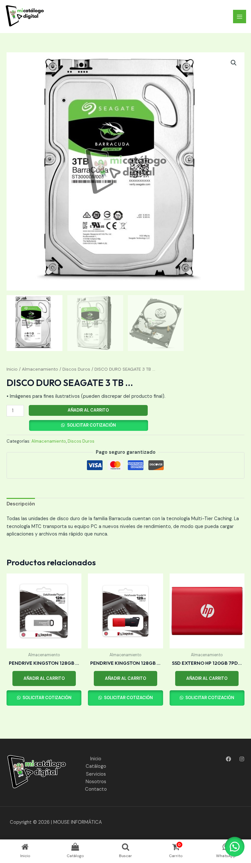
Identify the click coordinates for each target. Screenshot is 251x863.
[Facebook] (228, 759)
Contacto (96, 789)
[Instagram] (241, 759)
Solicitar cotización (91, 425)
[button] (234, 63)
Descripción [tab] (21, 504)
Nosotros (96, 782)
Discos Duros (76, 369)
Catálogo (96, 766)
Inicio (12, 369)
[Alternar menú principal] (239, 16)
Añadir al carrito (88, 410)
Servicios (96, 774)
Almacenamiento (40, 369)
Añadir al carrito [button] (44, 678)
